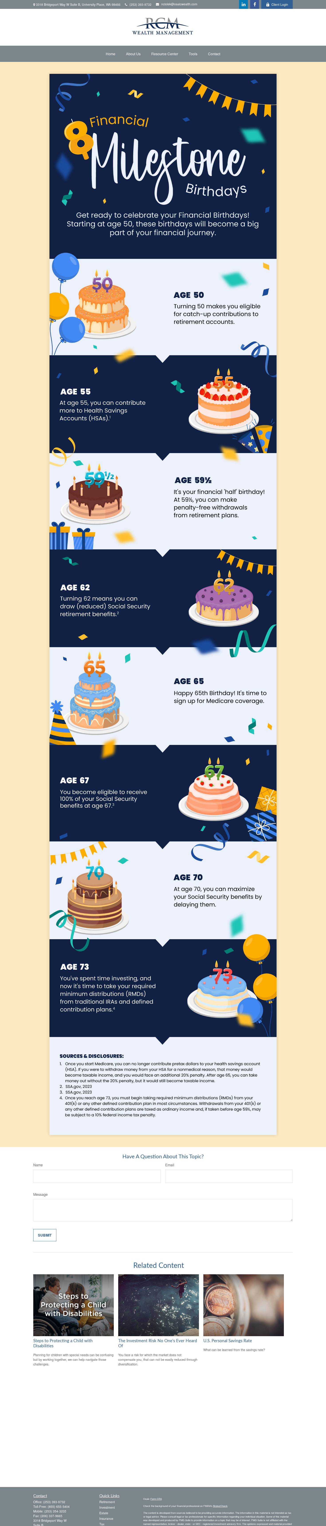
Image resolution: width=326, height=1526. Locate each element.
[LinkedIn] (243, 4)
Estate (103, 1513)
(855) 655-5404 (59, 1506)
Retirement (107, 1502)
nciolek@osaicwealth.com (179, 4)
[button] (110, 54)
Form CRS (156, 1498)
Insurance (106, 1518)
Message (40, 1194)
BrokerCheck (220, 1506)
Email (169, 1164)
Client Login (279, 4)
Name (38, 1164)
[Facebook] (254, 4)
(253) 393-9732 (140, 4)
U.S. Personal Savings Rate (227, 1341)
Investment (107, 1507)
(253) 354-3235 (55, 1511)
